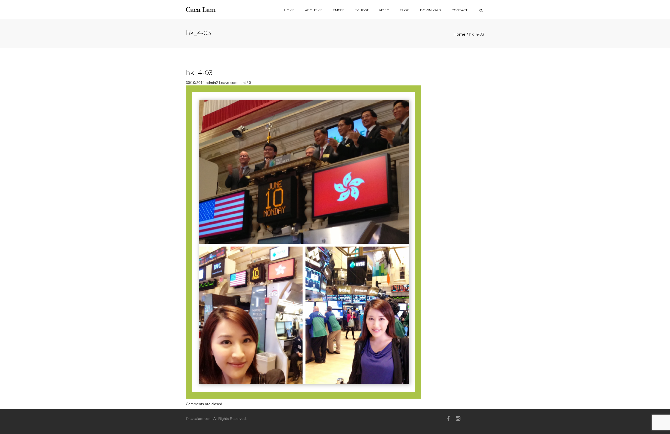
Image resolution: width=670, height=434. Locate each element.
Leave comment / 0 (235, 82)
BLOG (405, 10)
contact (459, 10)
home (289, 10)
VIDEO (384, 10)
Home (459, 34)
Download (430, 10)
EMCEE (338, 10)
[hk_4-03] (303, 242)
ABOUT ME (313, 10)
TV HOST (361, 10)
